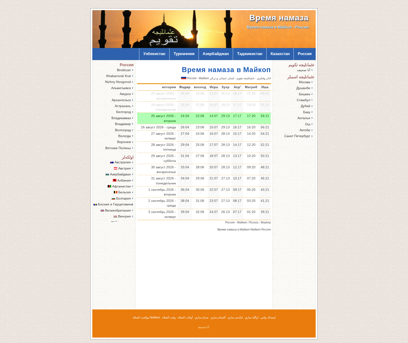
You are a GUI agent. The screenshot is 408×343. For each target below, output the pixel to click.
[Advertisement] (204, 273)
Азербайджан (216, 54)
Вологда (124, 136)
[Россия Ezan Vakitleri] (183, 78)
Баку (306, 112)
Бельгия (124, 192)
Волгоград (123, 130)
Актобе (305, 130)
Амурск (125, 94)
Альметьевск (121, 88)
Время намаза (279, 17)
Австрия (124, 168)
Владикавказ (121, 118)
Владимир (123, 124)
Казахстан (280, 54)
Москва (304, 82)
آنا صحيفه (303, 70)
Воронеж (124, 142)
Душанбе (303, 88)
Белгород (123, 112)
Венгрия (124, 216)
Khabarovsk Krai (118, 76)
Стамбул (303, 100)
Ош (307, 124)
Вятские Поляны (118, 148)
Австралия (122, 162)
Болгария (123, 198)
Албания (123, 180)
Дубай (305, 106)
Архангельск (121, 100)
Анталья (304, 118)
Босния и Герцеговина (115, 204)
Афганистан (121, 186)
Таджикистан (249, 54)
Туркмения (184, 54)
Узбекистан (154, 54)
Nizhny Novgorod (118, 82)
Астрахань (123, 106)
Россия (305, 54)
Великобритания (117, 210)
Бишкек (304, 94)
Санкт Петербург (297, 136)
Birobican (124, 70)
